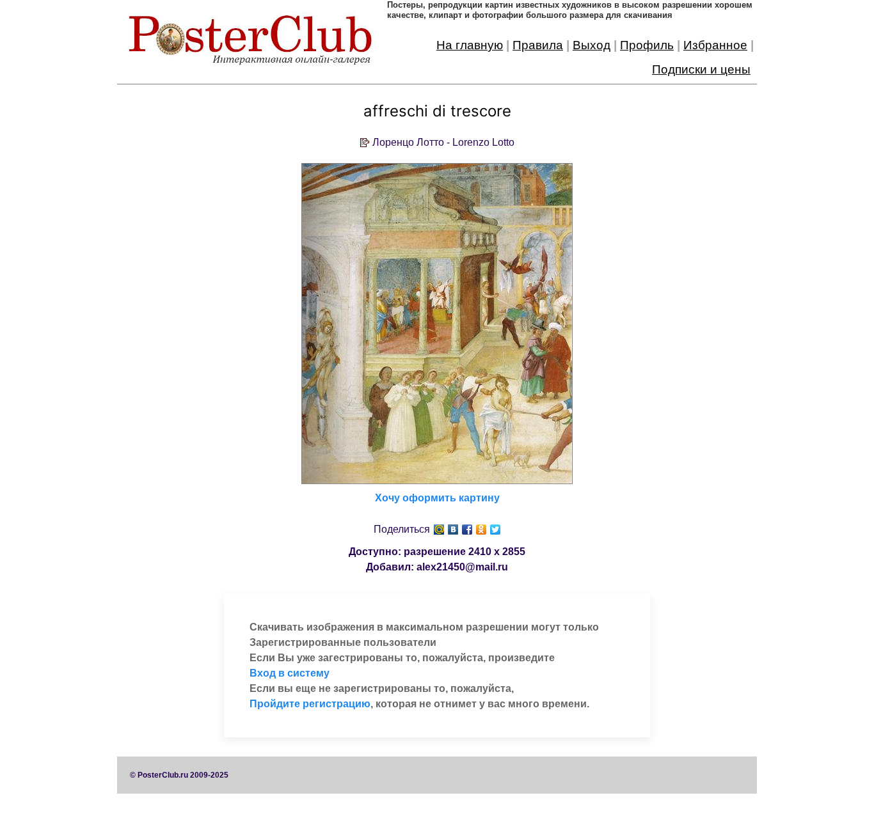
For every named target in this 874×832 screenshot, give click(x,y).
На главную (469, 45)
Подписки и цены (701, 69)
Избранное (715, 45)
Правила (537, 45)
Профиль (647, 45)
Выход (591, 45)
